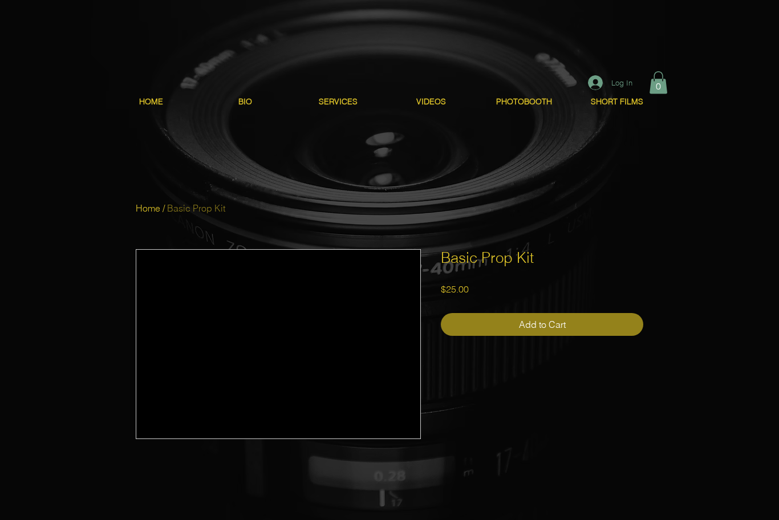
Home (148, 208)
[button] (658, 82)
